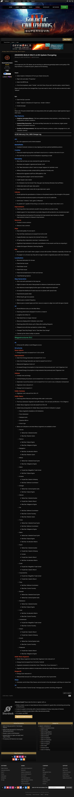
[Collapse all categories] (71, 725)
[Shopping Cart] (70, 1)
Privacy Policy (28, 794)
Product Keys (65, 774)
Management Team (47, 772)
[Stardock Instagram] (22, 756)
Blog (28, 1)
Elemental (23, 770)
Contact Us (45, 781)
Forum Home (7, 42)
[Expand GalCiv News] (40, 745)
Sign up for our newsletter (39, 787)
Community (18, 1)
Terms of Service (36, 794)
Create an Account (67, 772)
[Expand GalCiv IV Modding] (40, 749)
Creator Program (46, 780)
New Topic (67, 39)
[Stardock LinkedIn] (21, 759)
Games (12, 1)
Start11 (2, 772)
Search (12, 42)
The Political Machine (25, 778)
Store (64, 7)
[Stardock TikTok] (18, 759)
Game (17, 7)
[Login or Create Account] (67, 1)
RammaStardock (7, 63)
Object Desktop (4, 768)
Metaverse (56, 7)
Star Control (23, 776)
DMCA (42, 794)
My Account (65, 770)
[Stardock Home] (2, 1)
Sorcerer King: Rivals (25, 783)
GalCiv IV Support (21, 51)
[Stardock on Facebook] (15, 756)
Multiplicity (3, 778)
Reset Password (66, 776)
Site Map (46, 794)
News (24, 1)
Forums (44, 783)
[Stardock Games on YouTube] (17, 756)
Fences (2, 774)
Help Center (65, 768)
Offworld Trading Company (27, 780)
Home (10, 7)
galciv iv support (67, 693)
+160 (7, 70)
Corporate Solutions (5, 770)
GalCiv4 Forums (35, 57)
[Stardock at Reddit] (13, 759)
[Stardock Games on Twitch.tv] (20, 756)
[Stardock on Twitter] (12, 756)
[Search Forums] (72, 1)
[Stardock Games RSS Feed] (24, 759)
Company (45, 765)
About (44, 768)
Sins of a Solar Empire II (26, 774)
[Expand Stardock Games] (40, 747)
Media (24, 7)
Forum (38, 7)
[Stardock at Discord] (16, 759)
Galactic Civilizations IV (11, 51)
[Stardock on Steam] (25, 756)
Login (17, 42)
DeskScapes (3, 776)
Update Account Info (67, 778)
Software (7, 1)
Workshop (46, 7)
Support (33, 1)
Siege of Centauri (24, 781)
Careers (44, 774)
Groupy (2, 780)
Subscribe (69, 787)
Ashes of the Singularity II (26, 768)
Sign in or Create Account (23, 716)
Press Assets (45, 778)
